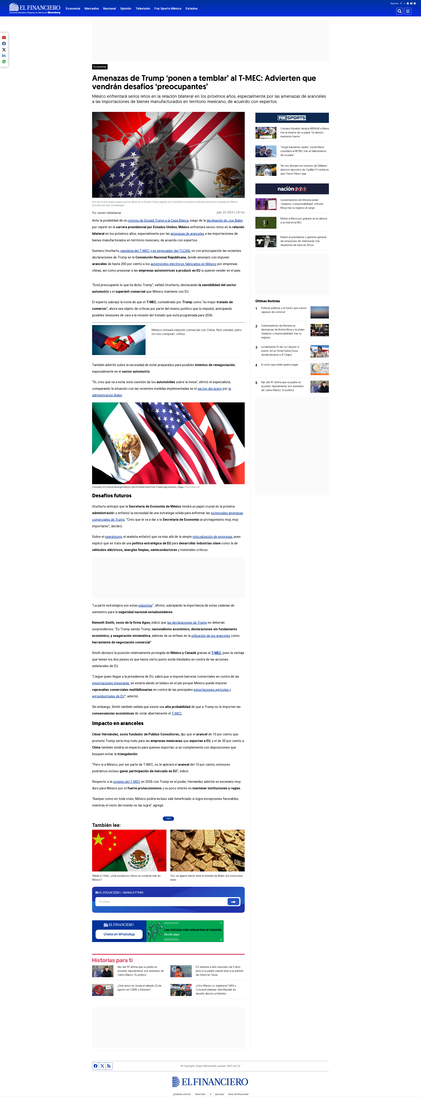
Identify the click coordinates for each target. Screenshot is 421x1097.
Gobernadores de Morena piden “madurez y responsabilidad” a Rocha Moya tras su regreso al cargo (301, 204)
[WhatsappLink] (158, 931)
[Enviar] (233, 901)
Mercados (92, 8)
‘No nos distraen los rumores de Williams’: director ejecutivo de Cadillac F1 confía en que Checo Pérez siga (304, 170)
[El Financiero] (35, 8)
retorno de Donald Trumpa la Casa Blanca (158, 220)
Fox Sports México (167, 8)
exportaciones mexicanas (110, 683)
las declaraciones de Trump (187, 623)
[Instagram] (408, 3)
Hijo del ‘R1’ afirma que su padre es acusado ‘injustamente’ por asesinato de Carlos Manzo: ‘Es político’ (140, 971)
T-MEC (177, 713)
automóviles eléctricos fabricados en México (183, 264)
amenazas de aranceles (187, 234)
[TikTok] (415, 3)
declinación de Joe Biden (225, 220)
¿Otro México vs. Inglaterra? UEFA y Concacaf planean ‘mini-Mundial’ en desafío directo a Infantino (216, 990)
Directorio (200, 1094)
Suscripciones (217, 1094)
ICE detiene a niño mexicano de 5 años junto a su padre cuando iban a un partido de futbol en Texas (219, 971)
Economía (73, 8)
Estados (192, 8)
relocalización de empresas (212, 537)
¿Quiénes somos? (182, 1094)
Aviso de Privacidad (238, 1094)
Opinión (125, 8)
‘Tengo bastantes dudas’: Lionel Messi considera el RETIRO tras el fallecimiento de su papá (303, 151)
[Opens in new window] (265, 133)
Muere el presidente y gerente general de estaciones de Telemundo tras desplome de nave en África (303, 241)
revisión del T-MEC (126, 782)
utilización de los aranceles (210, 636)
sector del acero (210, 389)
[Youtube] (412, 3)
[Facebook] (401, 3)
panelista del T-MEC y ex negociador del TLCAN (155, 251)
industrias (145, 605)
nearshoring (113, 537)
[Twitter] (405, 3)
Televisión (143, 8)
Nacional (109, 8)
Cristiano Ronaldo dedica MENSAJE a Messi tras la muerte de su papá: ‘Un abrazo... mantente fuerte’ (304, 133)
